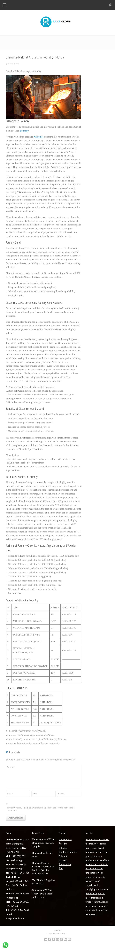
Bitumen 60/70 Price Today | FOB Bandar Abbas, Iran (42, 894)
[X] (49, 939)
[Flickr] (57, 939)
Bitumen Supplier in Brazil (42, 855)
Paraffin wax (65, 839)
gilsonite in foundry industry (52, 739)
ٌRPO (61, 868)
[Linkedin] (65, 939)
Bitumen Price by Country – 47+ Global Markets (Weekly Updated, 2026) (43, 868)
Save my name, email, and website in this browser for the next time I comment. (40, 809)
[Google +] (61, 939)
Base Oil (63, 860)
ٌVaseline (63, 843)
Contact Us (57, 930)
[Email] (45, 939)
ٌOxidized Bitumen (68, 852)
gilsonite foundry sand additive (21, 739)
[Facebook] (53, 939)
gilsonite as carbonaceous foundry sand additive (30, 735)
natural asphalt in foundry (19, 743)
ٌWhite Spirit (65, 864)
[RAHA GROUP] (57, 27)
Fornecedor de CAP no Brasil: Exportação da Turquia (43, 843)
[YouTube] (69, 939)
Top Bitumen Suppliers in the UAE (43, 882)
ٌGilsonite (63, 856)
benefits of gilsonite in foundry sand (27, 730)
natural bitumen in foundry (46, 743)
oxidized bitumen (13, 64)
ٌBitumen (63, 848)
